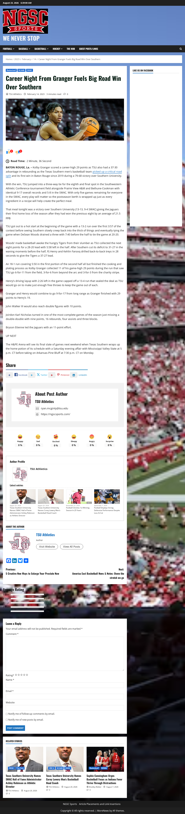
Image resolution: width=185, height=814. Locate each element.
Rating (10, 675)
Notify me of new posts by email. (26, 719)
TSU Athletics (15, 94)
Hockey (56, 48)
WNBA (104, 768)
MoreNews (103, 810)
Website (10, 702)
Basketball (40, 48)
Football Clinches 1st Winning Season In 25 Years (77, 509)
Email (10, 691)
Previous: (32, 571)
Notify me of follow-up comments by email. (31, 713)
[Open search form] (180, 49)
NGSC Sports (70, 804)
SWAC (29, 70)
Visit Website (47, 546)
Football (7, 48)
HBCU (61, 503)
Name (10, 679)
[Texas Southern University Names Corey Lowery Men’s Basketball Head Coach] (65, 759)
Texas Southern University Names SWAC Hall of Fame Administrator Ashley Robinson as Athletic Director (22, 512)
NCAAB (21, 70)
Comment (12, 634)
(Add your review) (89, 595)
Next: (98, 573)
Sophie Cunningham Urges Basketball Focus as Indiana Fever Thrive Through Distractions (104, 779)
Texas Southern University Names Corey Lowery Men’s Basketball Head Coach (49, 510)
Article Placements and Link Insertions (100, 804)
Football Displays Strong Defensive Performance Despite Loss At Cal (107, 510)
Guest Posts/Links (88, 48)
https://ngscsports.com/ (55, 414)
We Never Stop (21, 38)
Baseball (23, 48)
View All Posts (71, 546)
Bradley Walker (95, 787)
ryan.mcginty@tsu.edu (54, 408)
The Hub (71, 48)
